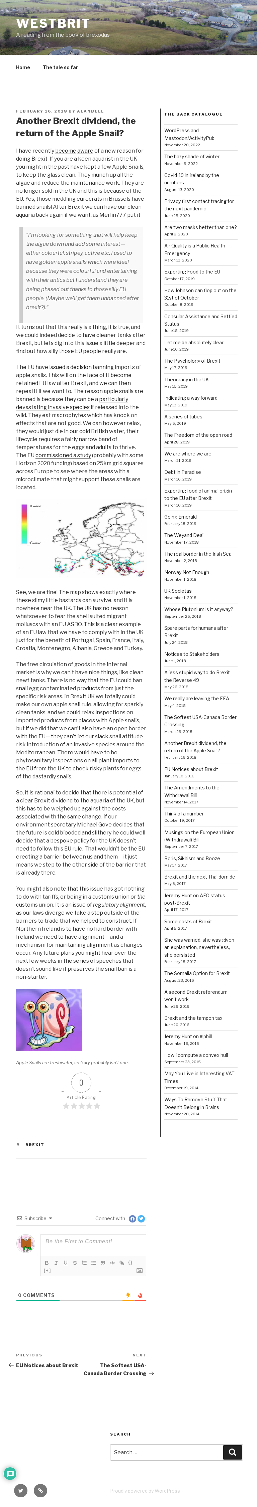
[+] (47, 1270)
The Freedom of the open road (198, 435)
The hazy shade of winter (192, 156)
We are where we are (187, 453)
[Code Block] (112, 1263)
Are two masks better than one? (200, 227)
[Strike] (75, 1263)
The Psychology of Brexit (192, 361)
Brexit (35, 1144)
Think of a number (184, 813)
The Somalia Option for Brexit (197, 973)
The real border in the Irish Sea (198, 554)
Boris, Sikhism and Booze (192, 858)
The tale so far (60, 67)
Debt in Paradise (182, 472)
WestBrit (53, 23)
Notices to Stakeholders (192, 654)
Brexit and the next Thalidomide (199, 877)
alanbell (90, 111)
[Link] (121, 1263)
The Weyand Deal (183, 535)
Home (23, 67)
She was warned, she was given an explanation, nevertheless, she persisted (199, 947)
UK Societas (178, 591)
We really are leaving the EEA (196, 698)
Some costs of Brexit (188, 921)
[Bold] (47, 1263)
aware (85, 151)
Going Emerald (180, 517)
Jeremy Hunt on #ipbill (188, 1036)
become (65, 151)
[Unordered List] (93, 1263)
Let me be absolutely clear (194, 342)
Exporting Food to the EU (192, 271)
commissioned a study (63, 455)
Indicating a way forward (191, 398)
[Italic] (56, 1263)
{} (130, 1262)
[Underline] (65, 1263)
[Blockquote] (103, 1263)
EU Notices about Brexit (191, 769)
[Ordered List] (84, 1263)
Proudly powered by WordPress (145, 1491)
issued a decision (70, 367)
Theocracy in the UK (186, 379)
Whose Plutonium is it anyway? (198, 609)
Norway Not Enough (186, 572)
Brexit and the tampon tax (193, 1018)
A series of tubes (183, 416)
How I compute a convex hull (196, 1055)
